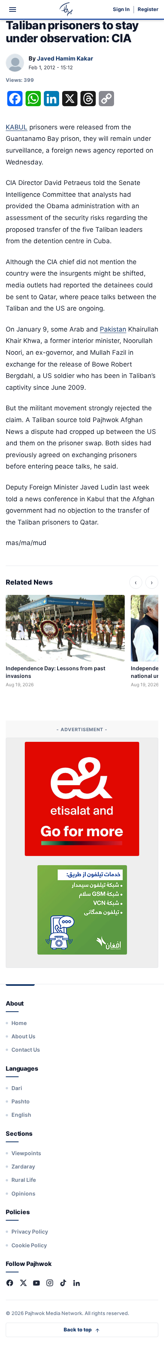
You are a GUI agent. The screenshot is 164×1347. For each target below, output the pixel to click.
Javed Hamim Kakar (65, 58)
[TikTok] (63, 1283)
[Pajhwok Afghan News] (66, 9)
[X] (23, 1283)
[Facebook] (10, 1283)
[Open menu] (12, 9)
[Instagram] (50, 1283)
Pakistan (113, 329)
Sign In (121, 9)
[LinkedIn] (76, 1283)
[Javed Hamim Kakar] (15, 63)
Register (148, 9)
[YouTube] (36, 1283)
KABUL (16, 127)
